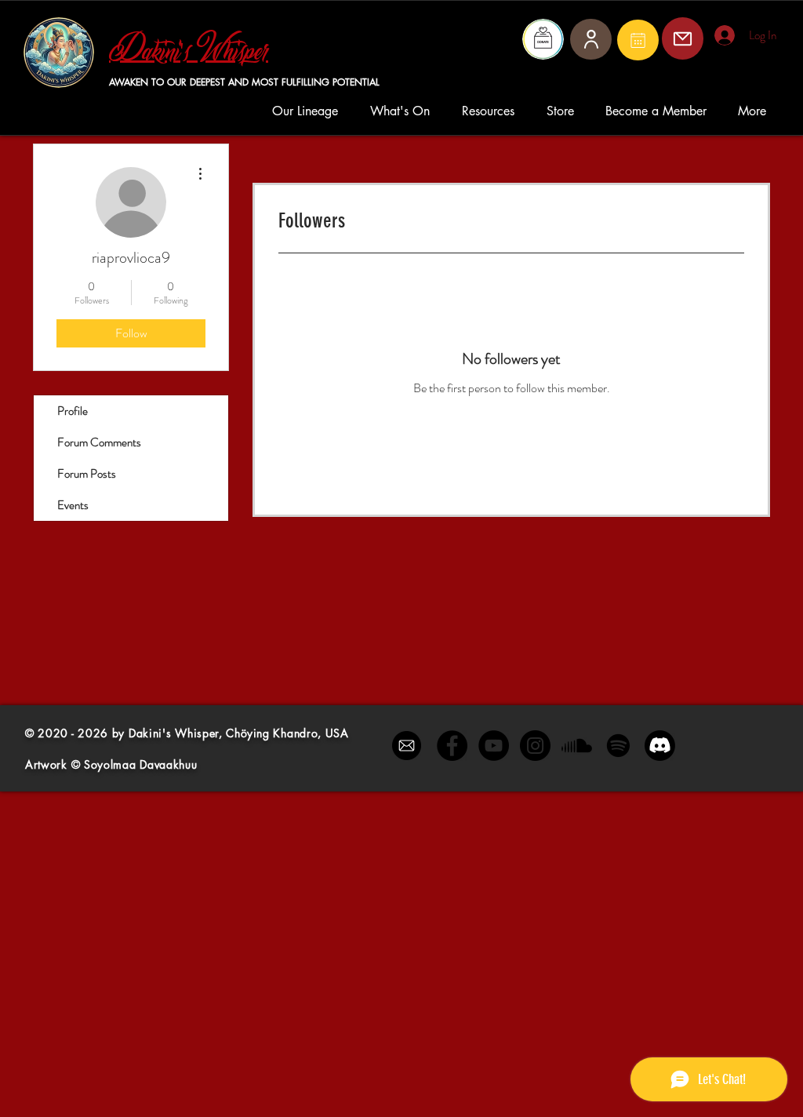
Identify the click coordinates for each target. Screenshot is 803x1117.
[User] (591, 39)
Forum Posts (86, 473)
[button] (309, 111)
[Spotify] (618, 745)
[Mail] (638, 40)
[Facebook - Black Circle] (452, 745)
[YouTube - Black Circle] (493, 745)
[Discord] (660, 745)
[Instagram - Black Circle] (535, 745)
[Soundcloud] (576, 745)
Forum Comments (99, 442)
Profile (72, 411)
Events (73, 505)
